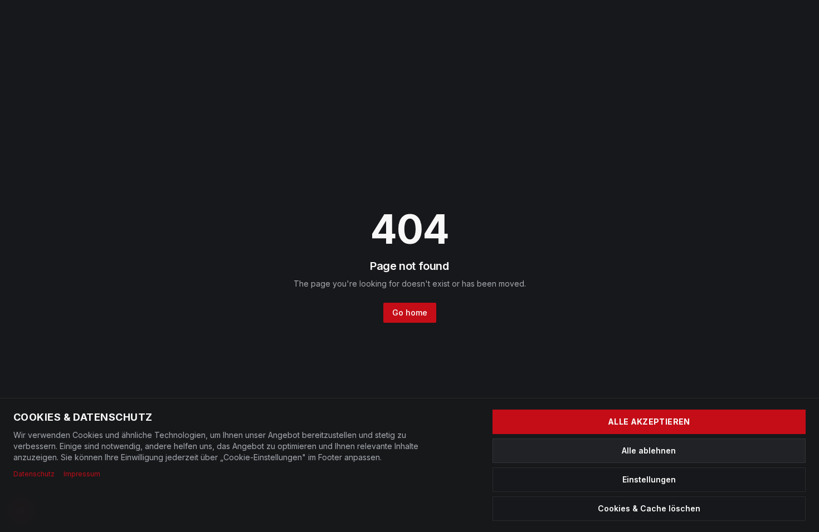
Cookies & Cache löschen (649, 508)
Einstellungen (649, 479)
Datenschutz (34, 474)
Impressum (82, 474)
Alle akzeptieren (649, 421)
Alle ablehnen (649, 450)
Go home (409, 312)
